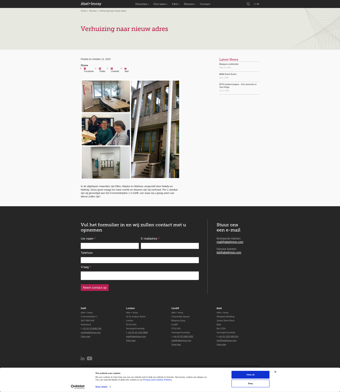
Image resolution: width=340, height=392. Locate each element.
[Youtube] (89, 358)
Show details (101, 387)
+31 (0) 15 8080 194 (91, 328)
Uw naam (88, 238)
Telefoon (87, 252)
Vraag (86, 267)
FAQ (175, 4)
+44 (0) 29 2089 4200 (183, 336)
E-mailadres (150, 238)
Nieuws (189, 4)
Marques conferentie (229, 64)
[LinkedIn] (82, 358)
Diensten (141, 4)
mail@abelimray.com (230, 242)
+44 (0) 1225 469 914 (228, 336)
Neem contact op (95, 287)
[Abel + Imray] (91, 4)
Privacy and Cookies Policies (157, 380)
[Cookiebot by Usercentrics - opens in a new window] (77, 387)
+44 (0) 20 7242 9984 (138, 332)
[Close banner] (275, 372)
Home (83, 11)
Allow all (250, 375)
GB (255, 4)
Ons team (159, 4)
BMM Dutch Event (227, 74)
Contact (205, 4)
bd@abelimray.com (229, 252)
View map (85, 336)
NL (258, 4)
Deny (250, 383)
